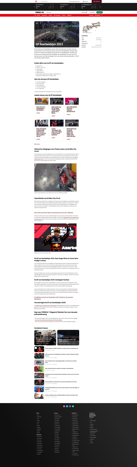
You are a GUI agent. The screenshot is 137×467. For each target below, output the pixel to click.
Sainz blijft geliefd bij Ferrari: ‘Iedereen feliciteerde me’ (72, 109)
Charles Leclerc (57, 422)
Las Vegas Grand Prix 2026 (75, 451)
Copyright (91, 442)
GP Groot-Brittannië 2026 (75, 430)
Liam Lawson (57, 439)
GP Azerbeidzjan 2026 (75, 440)
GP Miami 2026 (74, 420)
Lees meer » (38, 112)
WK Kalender (44, 15)
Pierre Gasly (57, 448)
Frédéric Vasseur (39, 445)
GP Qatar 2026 (74, 453)
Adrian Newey (39, 436)
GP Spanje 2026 (74, 438)
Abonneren (99, 12)
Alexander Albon (57, 415)
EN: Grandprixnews (93, 420)
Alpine (38, 415)
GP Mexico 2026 (75, 446)
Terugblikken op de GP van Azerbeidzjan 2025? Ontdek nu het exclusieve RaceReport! (53, 298)
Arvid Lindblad (57, 418)
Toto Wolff (38, 454)
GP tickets (91, 15)
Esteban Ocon (57, 423)
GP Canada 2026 (75, 422)
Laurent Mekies (39, 452)
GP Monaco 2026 (75, 423)
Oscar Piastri (57, 446)
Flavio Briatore (39, 443)
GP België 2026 (74, 431)
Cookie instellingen (93, 437)
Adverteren (92, 427)
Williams (38, 432)
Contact (91, 441)
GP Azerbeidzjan (46, 343)
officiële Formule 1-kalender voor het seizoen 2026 (46, 305)
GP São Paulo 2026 (75, 448)
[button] (97, 1)
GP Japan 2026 (74, 418)
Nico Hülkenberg (57, 443)
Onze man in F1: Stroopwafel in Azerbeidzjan (40, 108)
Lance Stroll (56, 434)
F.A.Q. (91, 422)
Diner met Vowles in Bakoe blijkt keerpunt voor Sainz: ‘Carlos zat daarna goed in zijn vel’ (41, 132)
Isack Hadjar (57, 432)
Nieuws (38, 15)
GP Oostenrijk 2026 (75, 427)
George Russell (57, 430)
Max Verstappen (57, 15)
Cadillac (38, 420)
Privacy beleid (92, 433)
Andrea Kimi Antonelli (58, 416)
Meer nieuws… (37, 144)
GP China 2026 (74, 416)
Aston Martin (39, 416)
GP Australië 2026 (75, 415)
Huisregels (91, 424)
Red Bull (38, 430)
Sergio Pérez (57, 450)
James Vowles (39, 448)
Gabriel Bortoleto (57, 429)
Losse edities (92, 12)
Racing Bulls (39, 429)
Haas (38, 423)
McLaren (38, 425)
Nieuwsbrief (97, 15)
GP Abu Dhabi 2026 (75, 454)
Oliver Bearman (57, 445)
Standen (50, 15)
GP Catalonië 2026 (75, 425)
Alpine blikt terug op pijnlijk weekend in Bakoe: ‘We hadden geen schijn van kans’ (71, 132)
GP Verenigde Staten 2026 (75, 445)
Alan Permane (39, 438)
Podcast (63, 15)
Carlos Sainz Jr (57, 420)
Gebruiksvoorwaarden (93, 429)
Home (91, 418)
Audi (38, 418)
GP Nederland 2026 (75, 435)
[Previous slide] (34, 6)
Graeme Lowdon (39, 447)
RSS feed (91, 425)
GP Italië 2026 (74, 437)
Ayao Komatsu (39, 441)
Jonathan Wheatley (40, 450)
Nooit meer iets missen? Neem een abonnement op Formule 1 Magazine (53, 212)
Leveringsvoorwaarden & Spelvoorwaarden (94, 432)
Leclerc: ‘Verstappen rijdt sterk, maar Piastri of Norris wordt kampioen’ (57, 132)
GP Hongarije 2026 (75, 433)
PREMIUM (69, 15)
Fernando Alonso (57, 425)
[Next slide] (101, 6)
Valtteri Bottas (57, 452)
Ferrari (38, 422)
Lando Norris (57, 436)
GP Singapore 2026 (75, 442)
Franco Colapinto (57, 427)
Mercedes (38, 427)
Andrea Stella (39, 440)
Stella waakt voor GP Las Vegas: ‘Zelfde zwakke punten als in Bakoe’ (56, 110)
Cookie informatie (93, 435)
